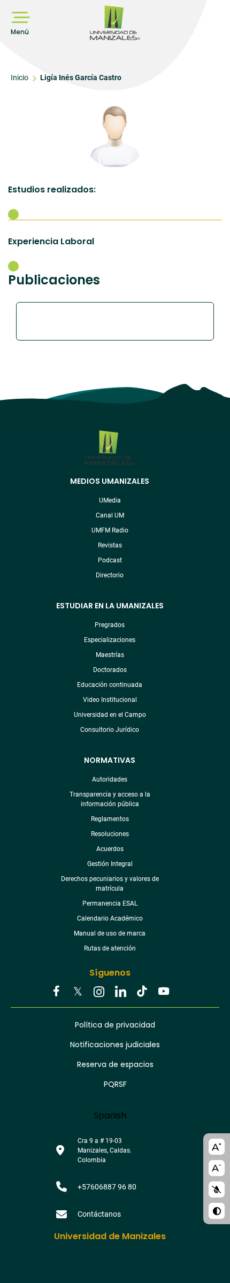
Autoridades (109, 779)
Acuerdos (110, 849)
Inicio (19, 77)
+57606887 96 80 (107, 1186)
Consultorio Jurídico (109, 729)
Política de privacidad (115, 1024)
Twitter (77, 992)
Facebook (56, 992)
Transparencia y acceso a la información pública (110, 799)
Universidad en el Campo (110, 714)
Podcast (110, 560)
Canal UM (110, 515)
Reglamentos (110, 819)
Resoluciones (110, 834)
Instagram (99, 992)
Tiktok (141, 992)
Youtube (163, 992)
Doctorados (110, 670)
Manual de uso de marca (109, 933)
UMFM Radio (109, 530)
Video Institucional (110, 700)
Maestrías (110, 655)
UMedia (110, 500)
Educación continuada (109, 685)
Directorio (110, 575)
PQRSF (115, 1084)
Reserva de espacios (115, 1064)
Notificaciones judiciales (115, 1044)
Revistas (110, 545)
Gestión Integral (110, 864)
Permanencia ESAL (109, 903)
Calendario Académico (110, 918)
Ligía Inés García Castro (80, 77)
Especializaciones (109, 640)
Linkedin (120, 992)
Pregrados (110, 625)
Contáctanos (99, 1214)
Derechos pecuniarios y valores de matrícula (110, 883)
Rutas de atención (110, 948)
